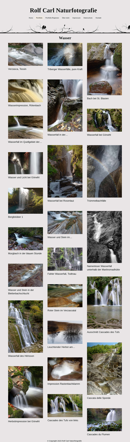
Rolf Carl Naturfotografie (63, 10)
